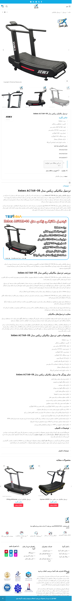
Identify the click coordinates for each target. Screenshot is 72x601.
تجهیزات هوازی (38, 434)
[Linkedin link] (33, 1)
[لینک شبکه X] (39, 1)
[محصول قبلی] (7, 12)
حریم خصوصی (47, 550)
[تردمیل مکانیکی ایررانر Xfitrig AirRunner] (18, 480)
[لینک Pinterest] (36, 1)
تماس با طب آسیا (63, 550)
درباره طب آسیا (63, 553)
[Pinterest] (6, 551)
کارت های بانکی (29, 559)
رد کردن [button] (3, 598)
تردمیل (64, 12)
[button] (69, 50)
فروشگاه (30, 552)
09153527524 (63, 149)
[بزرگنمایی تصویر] (67, 81)
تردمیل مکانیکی (56, 12)
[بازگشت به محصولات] (5, 12)
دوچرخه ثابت (50, 434)
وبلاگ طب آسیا (63, 556)
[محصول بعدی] (2, 12)
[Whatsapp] (6, 555)
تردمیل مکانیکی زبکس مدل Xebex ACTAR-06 (58, 195)
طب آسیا (44, 440)
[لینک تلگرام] (30, 1)
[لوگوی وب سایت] (36, 6)
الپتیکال (56, 434)
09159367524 (63, 153)
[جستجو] (7, 6)
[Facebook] (15, 551)
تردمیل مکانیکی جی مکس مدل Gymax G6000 (53, 499)
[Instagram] (15, 555)
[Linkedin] (11, 551)
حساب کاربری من (28, 556)
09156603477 (63, 157)
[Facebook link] (41, 1)
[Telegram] (11, 555)
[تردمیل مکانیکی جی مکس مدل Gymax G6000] (53, 480)
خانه (69, 12)
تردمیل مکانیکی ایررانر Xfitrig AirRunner (18, 499)
